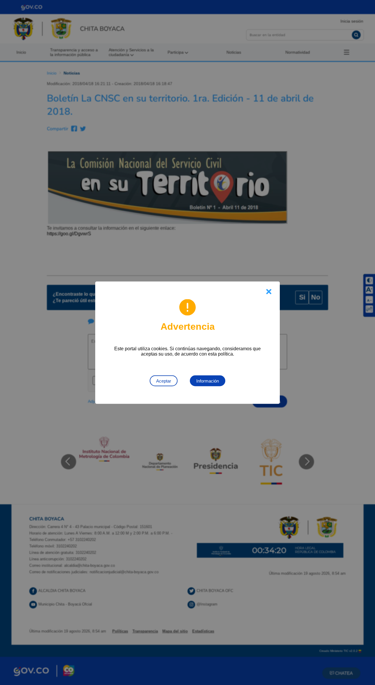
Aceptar (163, 380)
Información (207, 380)
